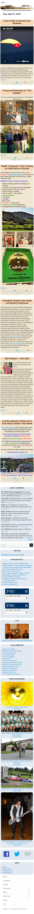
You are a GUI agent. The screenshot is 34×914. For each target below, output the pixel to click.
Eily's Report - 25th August (11, 571)
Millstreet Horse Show (10, 668)
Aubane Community (9, 649)
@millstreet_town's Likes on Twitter (12, 554)
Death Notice (22, 351)
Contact (5, 884)
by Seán (12, 290)
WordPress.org (7, 872)
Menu (3, 2)
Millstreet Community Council (12, 662)
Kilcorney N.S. (7, 658)
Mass (29, 480)
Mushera (15, 84)
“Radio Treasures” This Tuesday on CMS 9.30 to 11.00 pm (17, 167)
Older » (30, 539)
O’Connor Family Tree (10, 584)
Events (5, 900)
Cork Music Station (16, 174)
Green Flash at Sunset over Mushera (17, 22)
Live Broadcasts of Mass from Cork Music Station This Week (17, 422)
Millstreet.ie (6, 909)
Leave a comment (21, 157)
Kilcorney (14, 351)
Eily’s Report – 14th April (17, 358)
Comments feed (8, 871)
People (16, 292)
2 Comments (21, 82)
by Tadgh (11, 157)
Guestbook (6, 880)
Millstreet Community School (12, 664)
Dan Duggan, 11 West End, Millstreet (14, 575)
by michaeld (12, 82)
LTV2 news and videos (10, 660)
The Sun (19, 84)
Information (6, 888)
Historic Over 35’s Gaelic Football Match (15, 563)
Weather (28, 82)
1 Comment (22, 412)
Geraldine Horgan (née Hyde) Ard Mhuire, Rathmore (17, 301)
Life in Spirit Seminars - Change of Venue (16, 573)
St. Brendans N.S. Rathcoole (11, 674)
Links (4, 904)
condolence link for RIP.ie (16, 343)
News (5, 292)
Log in (5, 867)
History (5, 892)
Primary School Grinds (10, 582)
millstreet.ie (6, 896)
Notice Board (10, 292)
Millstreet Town (28, 478)
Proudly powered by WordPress (19, 909)
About (5, 876)
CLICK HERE (16, 336)
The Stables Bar (19, 159)
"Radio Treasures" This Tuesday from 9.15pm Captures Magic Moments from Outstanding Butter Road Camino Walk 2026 (17, 567)
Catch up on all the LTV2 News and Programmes (17, 640)
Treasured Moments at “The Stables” (17, 91)
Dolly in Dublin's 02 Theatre (12, 577)
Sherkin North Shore (9, 672)
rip (24, 324)
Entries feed (6, 869)
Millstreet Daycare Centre (11, 666)
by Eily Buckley (14, 412)
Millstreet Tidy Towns (10, 670)
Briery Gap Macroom (9, 653)
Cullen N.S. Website (9, 657)
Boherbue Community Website (12, 651)
